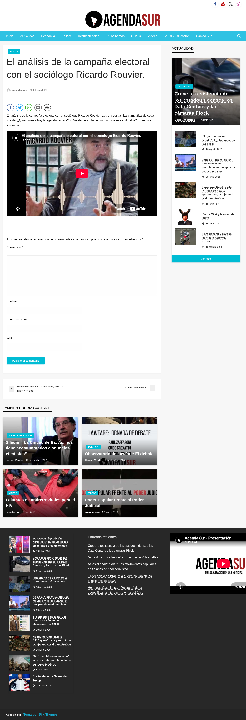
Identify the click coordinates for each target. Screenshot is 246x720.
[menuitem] (10, 36)
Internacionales (88, 36)
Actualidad (27, 36)
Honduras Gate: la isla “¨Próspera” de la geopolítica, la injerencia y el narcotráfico (218, 192)
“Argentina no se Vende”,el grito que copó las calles (218, 140)
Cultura (136, 36)
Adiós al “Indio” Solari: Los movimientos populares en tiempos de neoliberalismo (218, 165)
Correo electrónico (18, 319)
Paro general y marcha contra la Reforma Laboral (217, 237)
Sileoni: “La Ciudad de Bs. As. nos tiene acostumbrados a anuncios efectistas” (39, 448)
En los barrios (115, 36)
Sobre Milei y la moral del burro (218, 216)
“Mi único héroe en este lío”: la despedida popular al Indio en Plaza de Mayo (52, 660)
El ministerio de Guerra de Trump (50, 678)
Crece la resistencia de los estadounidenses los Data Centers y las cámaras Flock (204, 103)
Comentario (15, 247)
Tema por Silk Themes (40, 714)
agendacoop (20, 90)
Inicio (9, 36)
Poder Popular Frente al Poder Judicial (114, 503)
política (93, 447)
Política (67, 36)
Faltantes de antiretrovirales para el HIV (40, 503)
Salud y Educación (176, 36)
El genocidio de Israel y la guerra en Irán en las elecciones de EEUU (49, 620)
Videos (152, 36)
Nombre (12, 301)
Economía (48, 36)
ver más (206, 258)
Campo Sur (204, 36)
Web (9, 337)
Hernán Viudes (15, 460)
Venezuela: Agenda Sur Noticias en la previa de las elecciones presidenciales (50, 542)
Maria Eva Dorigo (185, 120)
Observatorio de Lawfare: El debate (119, 453)
